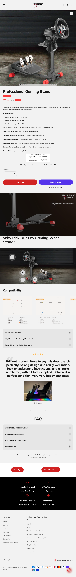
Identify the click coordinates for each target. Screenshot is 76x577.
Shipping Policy (31, 545)
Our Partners (7, 535)
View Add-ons (45, 165)
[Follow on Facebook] (4, 560)
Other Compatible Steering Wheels (38, 538)
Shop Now (6, 525)
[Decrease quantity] (5, 174)
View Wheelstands (34, 165)
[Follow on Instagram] (9, 560)
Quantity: (6, 169)
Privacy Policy (31, 552)
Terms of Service (32, 541)
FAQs (4, 528)
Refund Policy (31, 548)
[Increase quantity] (14, 174)
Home (5, 521)
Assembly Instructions (10, 542)
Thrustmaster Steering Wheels (37, 531)
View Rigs (23, 165)
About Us (6, 532)
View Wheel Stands (50, 470)
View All (53, 165)
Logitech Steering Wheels (35, 534)
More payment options (56, 187)
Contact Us (6, 539)
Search (29, 524)
